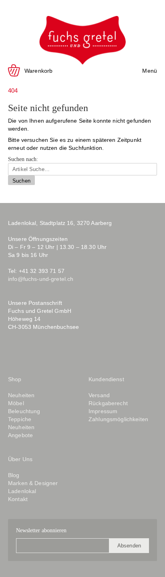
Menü (149, 71)
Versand (99, 395)
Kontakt (18, 499)
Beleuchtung (24, 411)
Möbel (16, 403)
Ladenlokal (22, 491)
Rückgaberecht (108, 403)
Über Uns (20, 459)
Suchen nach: (23, 159)
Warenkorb (38, 71)
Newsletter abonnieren (41, 530)
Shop (15, 379)
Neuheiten (21, 395)
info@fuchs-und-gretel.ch (40, 279)
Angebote (20, 435)
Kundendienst (106, 379)
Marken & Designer (33, 483)
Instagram (29, 353)
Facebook (14, 353)
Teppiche (19, 419)
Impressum (103, 411)
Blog (49, 353)
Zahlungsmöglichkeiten (118, 419)
